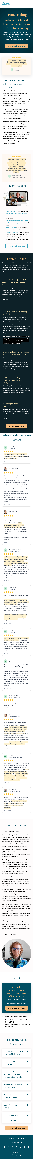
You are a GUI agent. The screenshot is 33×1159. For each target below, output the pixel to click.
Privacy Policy (16, 1155)
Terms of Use (16, 1152)
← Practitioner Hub (17, 1142)
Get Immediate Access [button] (16, 46)
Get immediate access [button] (16, 426)
